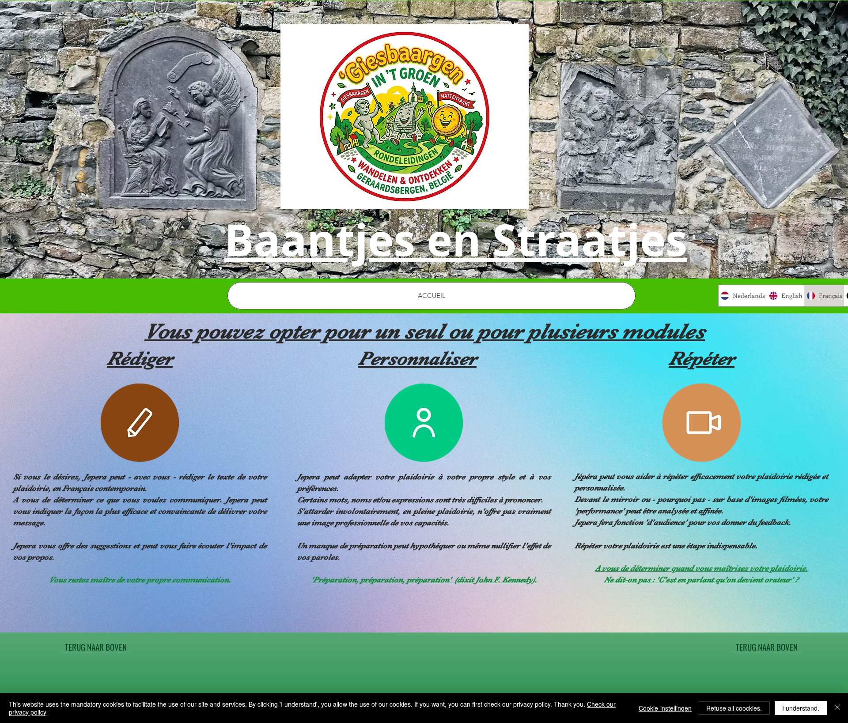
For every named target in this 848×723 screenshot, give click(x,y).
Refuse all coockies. (734, 708)
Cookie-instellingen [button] (665, 708)
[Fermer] (837, 708)
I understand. (800, 708)
